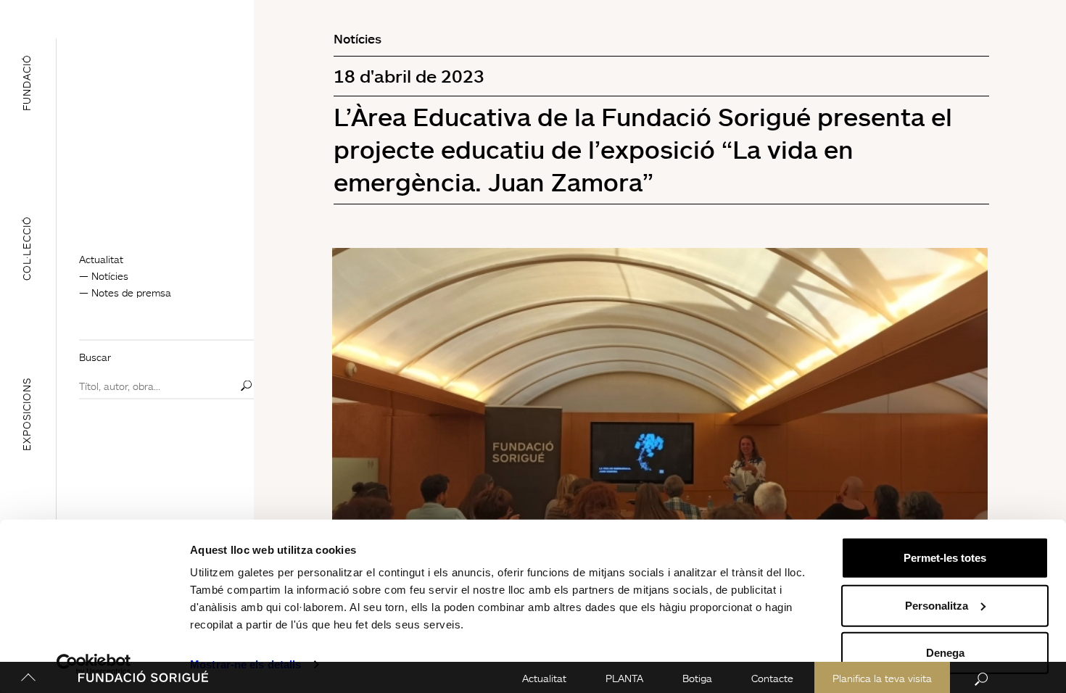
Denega (945, 653)
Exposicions (26, 413)
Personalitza (936, 605)
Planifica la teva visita (882, 678)
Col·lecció (26, 248)
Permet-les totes (945, 558)
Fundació (26, 82)
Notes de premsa (131, 292)
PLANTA (624, 678)
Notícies (109, 276)
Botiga (697, 678)
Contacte (772, 678)
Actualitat (544, 678)
